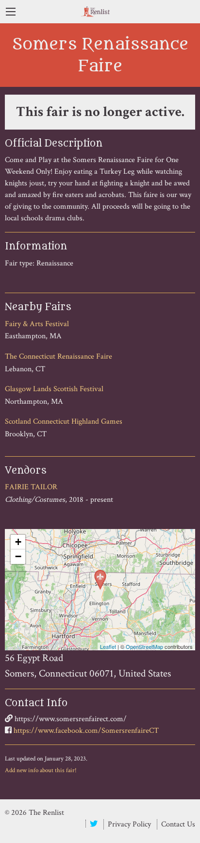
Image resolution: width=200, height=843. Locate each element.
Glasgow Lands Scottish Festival (54, 389)
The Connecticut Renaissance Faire (58, 356)
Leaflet (108, 646)
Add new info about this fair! (41, 770)
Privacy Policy (129, 824)
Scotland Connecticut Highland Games (63, 421)
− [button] (18, 556)
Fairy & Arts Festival (37, 324)
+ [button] (18, 542)
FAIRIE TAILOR (31, 487)
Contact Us (178, 824)
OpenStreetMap (144, 646)
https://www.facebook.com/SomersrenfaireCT (86, 731)
